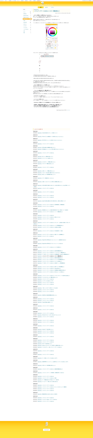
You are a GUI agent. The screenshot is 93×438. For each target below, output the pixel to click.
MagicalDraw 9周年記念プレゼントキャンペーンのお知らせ (52, 243)
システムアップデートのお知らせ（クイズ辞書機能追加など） (53, 225)
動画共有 (26, 0)
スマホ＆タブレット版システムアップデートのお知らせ (52, 347)
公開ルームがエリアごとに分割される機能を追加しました (52, 181)
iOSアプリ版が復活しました (47, 343)
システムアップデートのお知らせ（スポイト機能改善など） (47, 11)
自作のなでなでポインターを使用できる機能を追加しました (52, 345)
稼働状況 (90, 0)
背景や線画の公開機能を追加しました (48, 147)
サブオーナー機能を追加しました (48, 163)
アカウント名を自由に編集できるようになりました (51, 172)
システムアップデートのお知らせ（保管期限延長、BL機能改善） (53, 204)
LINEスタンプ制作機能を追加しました (49, 365)
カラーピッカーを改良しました (47, 158)
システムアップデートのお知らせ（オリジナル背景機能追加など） (53, 259)
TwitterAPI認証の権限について (47, 302)
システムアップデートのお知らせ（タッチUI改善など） (52, 247)
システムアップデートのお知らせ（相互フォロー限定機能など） (53, 266)
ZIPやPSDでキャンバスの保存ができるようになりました (52, 140)
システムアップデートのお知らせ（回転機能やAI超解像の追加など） (54, 270)
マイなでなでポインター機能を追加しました (50, 277)
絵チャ (6, 0)
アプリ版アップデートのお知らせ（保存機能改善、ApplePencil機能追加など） (56, 254)
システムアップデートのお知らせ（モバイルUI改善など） (52, 261)
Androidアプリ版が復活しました (47, 329)
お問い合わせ (87, 0)
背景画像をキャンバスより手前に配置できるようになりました (53, 149)
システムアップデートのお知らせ (48, 143)
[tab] (27, 12)
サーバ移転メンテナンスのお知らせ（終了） (50, 358)
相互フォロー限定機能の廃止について (48, 174)
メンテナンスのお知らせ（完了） (48, 280)
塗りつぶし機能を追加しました (47, 156)
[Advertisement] (27, 49)
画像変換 (34, 0)
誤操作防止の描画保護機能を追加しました (49, 295)
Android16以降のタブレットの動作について (49, 132)
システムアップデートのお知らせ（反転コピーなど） (51, 217)
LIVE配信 (10, 0)
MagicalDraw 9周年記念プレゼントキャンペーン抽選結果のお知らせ (54, 239)
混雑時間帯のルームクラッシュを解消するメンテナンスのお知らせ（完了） (55, 361)
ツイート (68, 110)
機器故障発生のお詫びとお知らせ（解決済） (50, 394)
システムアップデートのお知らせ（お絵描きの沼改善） (52, 227)
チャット (18, 0)
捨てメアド (2, 0)
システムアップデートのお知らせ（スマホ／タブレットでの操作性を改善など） (56, 275)
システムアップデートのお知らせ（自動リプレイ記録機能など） (53, 234)
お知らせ (38, 0)
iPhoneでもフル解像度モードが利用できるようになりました (52, 136)
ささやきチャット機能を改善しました (48, 161)
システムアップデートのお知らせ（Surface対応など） (51, 268)
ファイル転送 (14, 0)
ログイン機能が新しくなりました (48, 178)
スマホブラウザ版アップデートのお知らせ (49, 399)
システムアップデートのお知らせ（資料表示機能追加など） (52, 257)
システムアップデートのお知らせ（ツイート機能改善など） (52, 211)
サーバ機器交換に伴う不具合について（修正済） (50, 379)
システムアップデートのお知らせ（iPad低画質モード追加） (52, 230)
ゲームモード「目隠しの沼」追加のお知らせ (50, 381)
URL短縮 (83, 0)
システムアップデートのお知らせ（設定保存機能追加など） (52, 250)
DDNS (30, 0)
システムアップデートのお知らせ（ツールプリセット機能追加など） (54, 252)
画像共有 (22, 0)
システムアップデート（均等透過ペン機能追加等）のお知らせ (53, 372)
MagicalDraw (36, 9)
